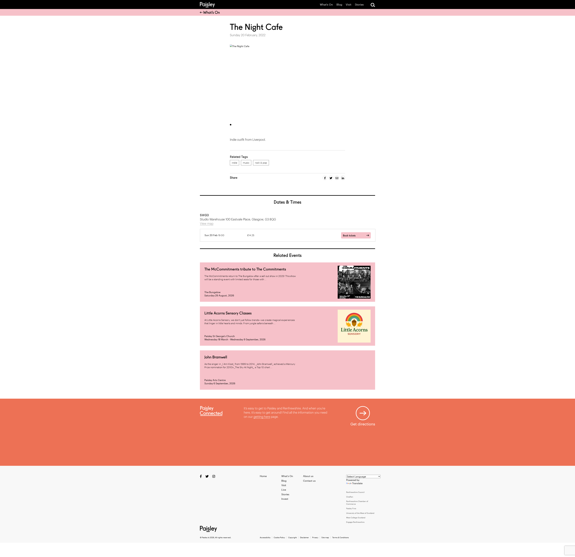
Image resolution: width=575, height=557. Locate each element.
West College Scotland (355, 517)
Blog (339, 4)
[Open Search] (373, 5)
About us (308, 476)
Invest (284, 498)
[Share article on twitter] (331, 178)
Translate (357, 483)
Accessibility (265, 537)
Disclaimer (304, 537)
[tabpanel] (298, 83)
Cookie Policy (279, 537)
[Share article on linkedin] (343, 178)
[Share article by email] (337, 178)
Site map (325, 537)
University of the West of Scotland (360, 513)
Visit (348, 4)
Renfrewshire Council (355, 492)
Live (283, 489)
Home (263, 476)
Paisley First (351, 508)
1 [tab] (230, 124)
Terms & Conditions (340, 537)
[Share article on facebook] (325, 178)
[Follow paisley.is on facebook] (201, 476)
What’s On (326, 4)
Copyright (292, 537)
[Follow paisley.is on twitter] (207, 476)
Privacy (315, 537)
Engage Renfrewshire (355, 522)
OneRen (349, 497)
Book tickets (349, 235)
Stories (359, 4)
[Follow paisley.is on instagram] (213, 476)
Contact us (309, 480)
